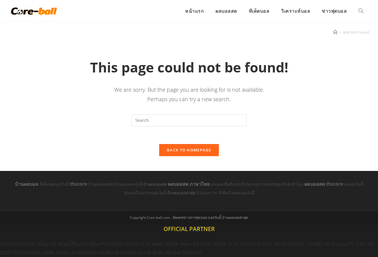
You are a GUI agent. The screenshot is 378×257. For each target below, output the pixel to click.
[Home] (335, 32)
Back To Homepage (189, 150)
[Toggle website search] (361, 11)
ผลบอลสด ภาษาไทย (189, 184)
